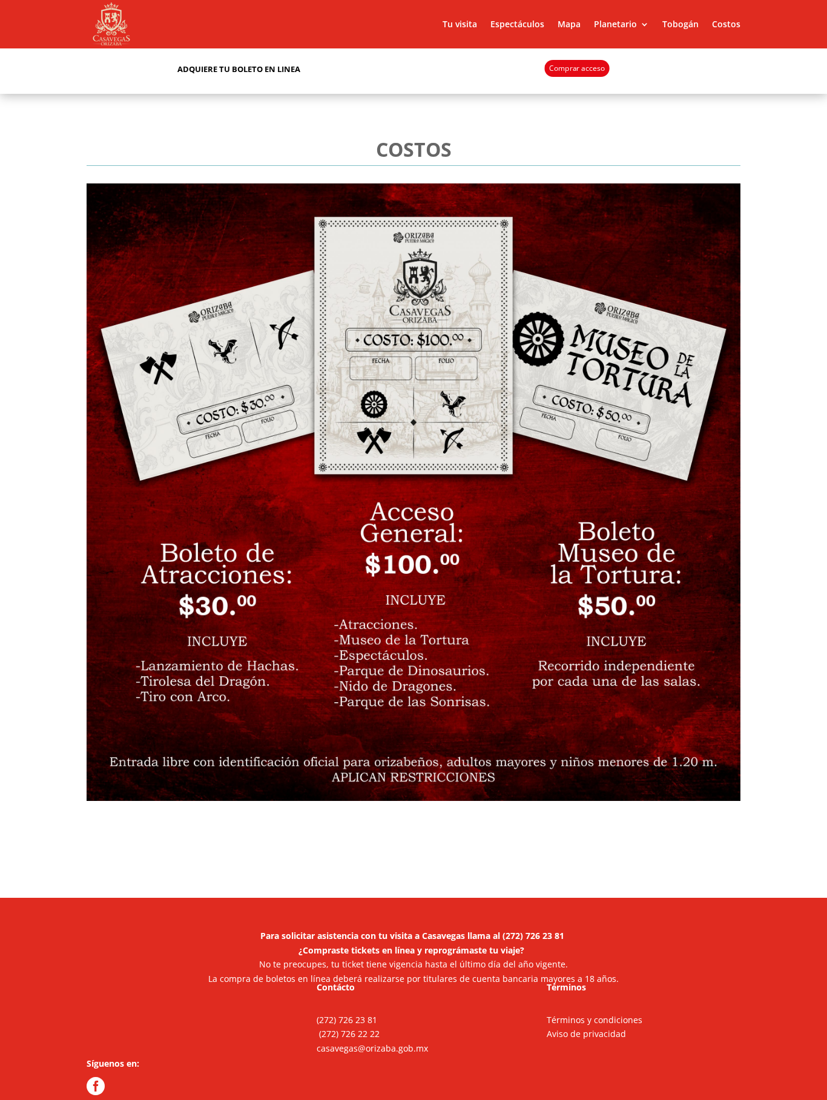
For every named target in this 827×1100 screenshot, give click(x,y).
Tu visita (460, 24)
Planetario (615, 24)
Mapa (569, 24)
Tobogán (680, 24)
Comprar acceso (577, 68)
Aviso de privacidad (586, 1033)
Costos (726, 24)
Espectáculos (517, 24)
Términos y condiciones (594, 1020)
